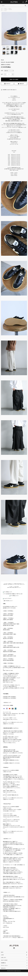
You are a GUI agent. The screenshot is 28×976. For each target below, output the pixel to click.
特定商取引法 (3, 962)
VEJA (5, 10)
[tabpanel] (14, 28)
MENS (5, 8)
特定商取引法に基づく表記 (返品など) (8, 89)
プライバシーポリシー (4, 965)
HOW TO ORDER (4, 960)
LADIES (5, 9)
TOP (2, 8)
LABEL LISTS (3, 957)
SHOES (9, 8)
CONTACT (7, 83)
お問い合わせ (3, 968)
